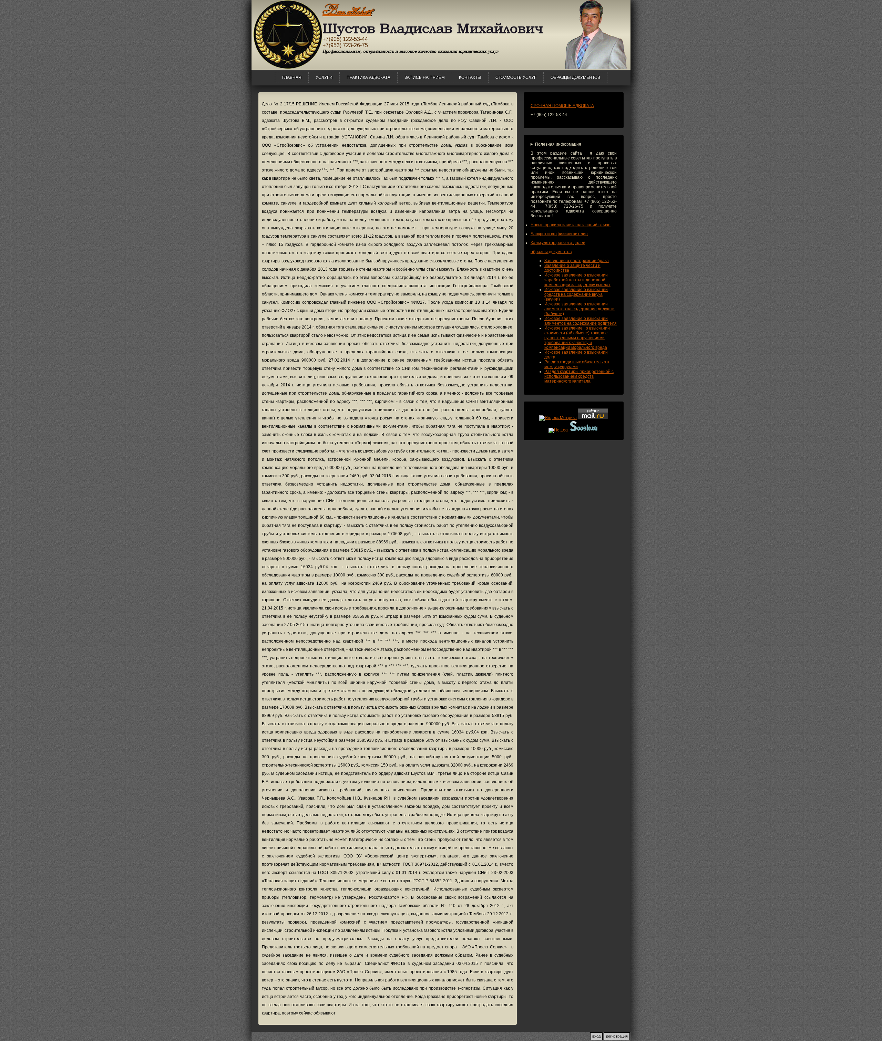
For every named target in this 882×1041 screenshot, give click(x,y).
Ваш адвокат (346, 10)
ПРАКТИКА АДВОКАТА (368, 77)
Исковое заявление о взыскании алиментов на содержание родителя (580, 321)
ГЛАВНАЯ (291, 77)
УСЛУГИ (324, 77)
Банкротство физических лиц (559, 233)
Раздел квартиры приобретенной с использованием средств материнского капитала (579, 376)
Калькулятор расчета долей (558, 242)
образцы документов (551, 251)
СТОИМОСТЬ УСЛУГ (515, 77)
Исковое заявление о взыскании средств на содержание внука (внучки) (576, 294)
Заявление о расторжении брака (576, 260)
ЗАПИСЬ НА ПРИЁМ (424, 77)
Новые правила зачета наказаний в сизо (571, 224)
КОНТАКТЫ (470, 77)
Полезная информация (558, 144)
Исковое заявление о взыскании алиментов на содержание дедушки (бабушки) (579, 309)
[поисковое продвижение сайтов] (584, 430)
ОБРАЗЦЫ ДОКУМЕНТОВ (575, 77)
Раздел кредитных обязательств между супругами (576, 364)
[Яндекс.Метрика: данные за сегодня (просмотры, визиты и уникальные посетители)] (558, 418)
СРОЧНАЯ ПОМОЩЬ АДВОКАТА (562, 105)
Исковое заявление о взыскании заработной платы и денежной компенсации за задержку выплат (577, 280)
